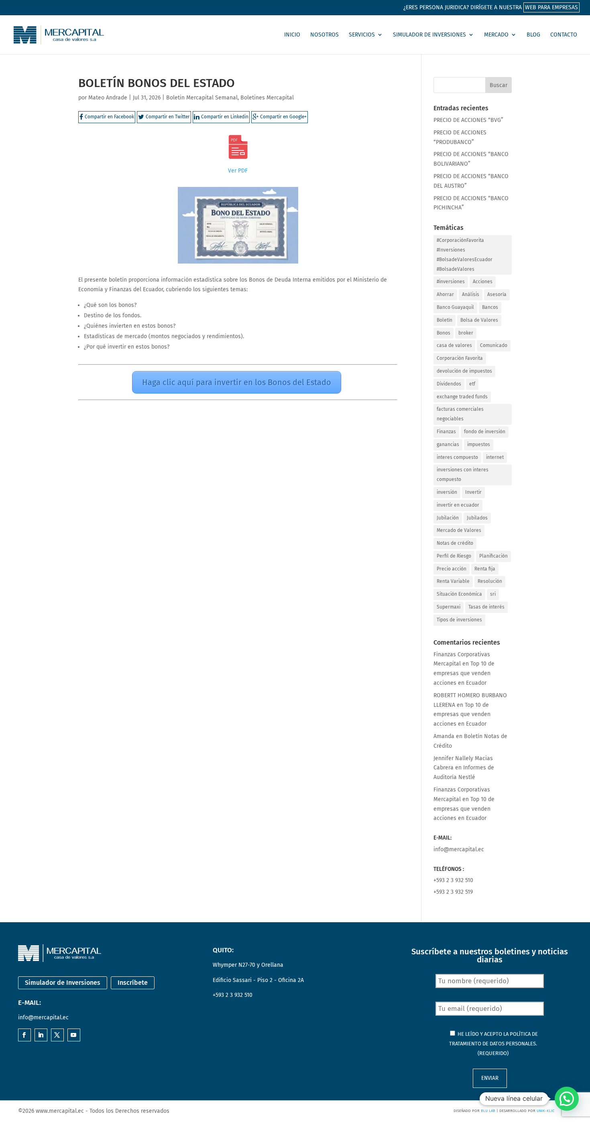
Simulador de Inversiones (429, 34)
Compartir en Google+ (283, 117)
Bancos (490, 307)
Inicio (292, 34)
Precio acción (451, 569)
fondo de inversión (484, 431)
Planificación (493, 556)
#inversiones (451, 281)
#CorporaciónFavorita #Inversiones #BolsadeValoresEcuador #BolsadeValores (464, 254)
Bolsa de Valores (479, 320)
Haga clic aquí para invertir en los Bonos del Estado (236, 382)
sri (493, 594)
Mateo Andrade (107, 97)
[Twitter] (57, 1035)
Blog (533, 34)
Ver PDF (238, 170)
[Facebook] (24, 1035)
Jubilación (448, 518)
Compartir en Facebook (109, 117)
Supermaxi (448, 607)
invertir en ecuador (458, 505)
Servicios (362, 34)
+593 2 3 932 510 (453, 880)
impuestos (478, 444)
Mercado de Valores (459, 530)
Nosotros (324, 34)
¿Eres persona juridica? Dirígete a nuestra (490, 7)
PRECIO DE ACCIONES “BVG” (468, 120)
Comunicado (493, 345)
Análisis (470, 294)
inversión (447, 492)
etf (472, 384)
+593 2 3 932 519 (453, 892)
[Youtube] (73, 1035)
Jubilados (477, 518)
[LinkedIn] (40, 1035)
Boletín (444, 320)
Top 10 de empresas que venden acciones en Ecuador (463, 673)
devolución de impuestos (464, 371)
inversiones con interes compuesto (462, 474)
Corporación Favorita (460, 358)
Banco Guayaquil (455, 307)
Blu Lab (488, 1110)
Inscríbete (133, 982)
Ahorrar (445, 294)
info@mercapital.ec (458, 849)
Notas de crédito (455, 543)
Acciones (482, 281)
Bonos (443, 333)
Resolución (490, 581)
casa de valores (454, 345)
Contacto (563, 34)
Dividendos (449, 384)
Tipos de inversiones (459, 620)
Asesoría (497, 294)
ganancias (448, 444)
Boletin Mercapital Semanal (202, 97)
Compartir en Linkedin (224, 117)
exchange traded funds (462, 397)
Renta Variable (453, 581)
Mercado (496, 34)
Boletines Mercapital (267, 97)
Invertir (473, 492)
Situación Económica (459, 594)
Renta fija (484, 569)
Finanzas (446, 431)
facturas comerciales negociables (460, 414)
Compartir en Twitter (168, 117)
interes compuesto (457, 457)
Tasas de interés (486, 607)
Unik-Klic (545, 1110)
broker (465, 333)
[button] (567, 1099)
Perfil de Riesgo (454, 556)
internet (495, 457)
